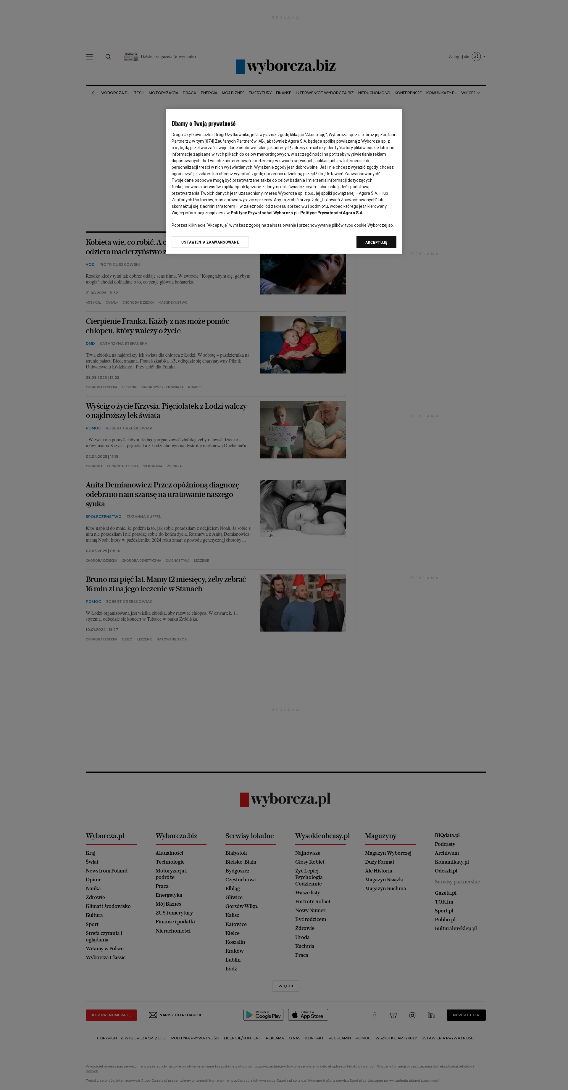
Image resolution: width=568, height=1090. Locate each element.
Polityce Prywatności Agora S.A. (332, 212)
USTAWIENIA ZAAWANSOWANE (210, 242)
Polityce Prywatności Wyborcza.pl (264, 212)
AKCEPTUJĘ (376, 242)
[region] (284, 181)
